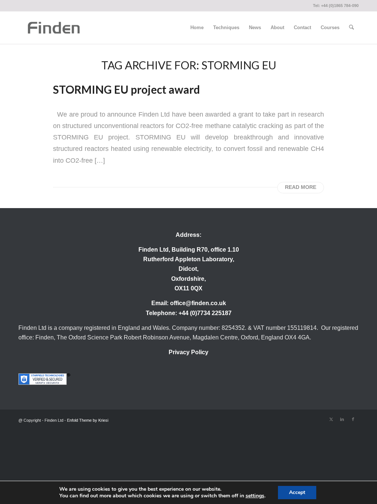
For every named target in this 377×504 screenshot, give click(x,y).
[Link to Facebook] (353, 419)
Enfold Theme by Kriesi (87, 420)
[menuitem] (197, 27)
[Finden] (53, 27)
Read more (300, 187)
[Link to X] (331, 419)
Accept (297, 492)
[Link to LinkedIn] (342, 419)
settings (255, 496)
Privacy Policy (188, 352)
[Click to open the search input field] (351, 27)
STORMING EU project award (126, 89)
